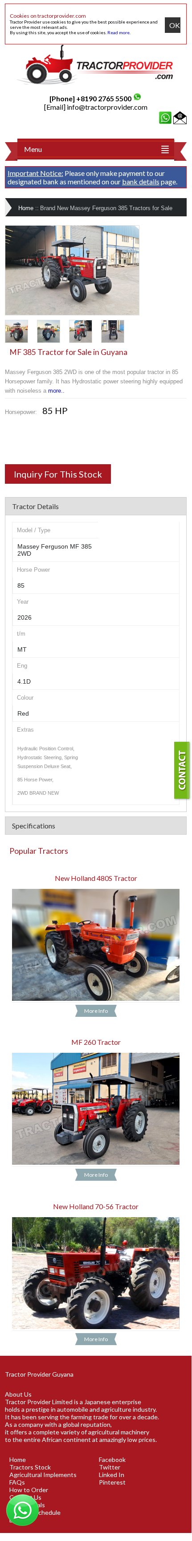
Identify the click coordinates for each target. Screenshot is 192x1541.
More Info (96, 1010)
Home (25, 208)
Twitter (109, 1467)
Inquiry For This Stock (58, 474)
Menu (33, 149)
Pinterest (112, 1482)
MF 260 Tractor (96, 1042)
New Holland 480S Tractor (96, 878)
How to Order (28, 1489)
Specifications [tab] (33, 825)
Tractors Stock (30, 1467)
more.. (56, 390)
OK (174, 25)
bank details (140, 181)
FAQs (17, 1482)
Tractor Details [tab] (35, 506)
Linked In (111, 1474)
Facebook (112, 1459)
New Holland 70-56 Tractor (96, 1206)
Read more (118, 32)
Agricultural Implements (43, 1474)
